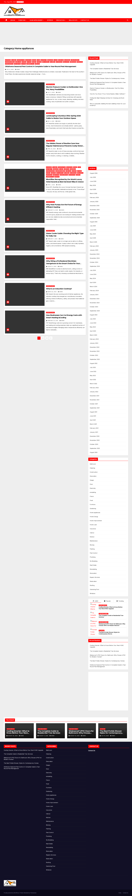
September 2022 (95, 359)
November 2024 (95, 258)
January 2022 (94, 391)
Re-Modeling (59, 61)
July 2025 (93, 226)
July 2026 (93, 177)
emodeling (55, 169)
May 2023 (93, 327)
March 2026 (93, 193)
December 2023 (94, 298)
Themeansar (33, 892)
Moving (34, 61)
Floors (61, 169)
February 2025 (94, 246)
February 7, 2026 (53, 238)
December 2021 (94, 396)
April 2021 (93, 420)
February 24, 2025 (53, 320)
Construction (61, 167)
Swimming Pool (30, 63)
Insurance (93, 528)
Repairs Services (9, 63)
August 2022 (93, 363)
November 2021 (94, 400)
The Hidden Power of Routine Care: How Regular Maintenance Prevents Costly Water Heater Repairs (64, 145)
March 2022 (93, 383)
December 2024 (94, 254)
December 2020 (94, 436)
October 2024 (94, 262)
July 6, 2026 (10, 69)
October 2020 (94, 444)
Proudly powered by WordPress (11, 892)
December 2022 (94, 347)
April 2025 (93, 238)
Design (12, 20)
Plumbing (52, 61)
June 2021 (93, 416)
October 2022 (94, 355)
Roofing (23, 63)
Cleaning (55, 167)
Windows (37, 63)
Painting (39, 61)
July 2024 (93, 270)
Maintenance (93, 541)
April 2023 (93, 331)
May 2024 (93, 278)
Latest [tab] (96, 601)
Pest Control (46, 61)
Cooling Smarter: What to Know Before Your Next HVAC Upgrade (110, 607)
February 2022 (94, 387)
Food (91, 500)
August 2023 (93, 315)
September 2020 (95, 448)
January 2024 (94, 294)
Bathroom (49, 167)
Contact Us (85, 20)
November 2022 (94, 351)
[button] (127, 20)
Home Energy (94, 516)
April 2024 (93, 282)
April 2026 (93, 189)
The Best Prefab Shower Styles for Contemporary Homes (107, 78)
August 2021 (93, 412)
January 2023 (94, 343)
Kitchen (29, 61)
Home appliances (50, 84)
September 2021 (95, 408)
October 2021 (94, 404)
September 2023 (95, 311)
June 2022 (93, 371)
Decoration (69, 167)
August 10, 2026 (75, 735)
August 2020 (93, 452)
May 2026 (93, 185)
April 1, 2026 (51, 184)
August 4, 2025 (52, 266)
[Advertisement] (66, 33)
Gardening (72, 169)
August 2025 (93, 222)
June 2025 (93, 230)
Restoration (17, 63)
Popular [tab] (108, 601)
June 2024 (93, 274)
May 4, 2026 (51, 121)
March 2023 (93, 335)
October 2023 (94, 306)
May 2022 (93, 375)
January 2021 (94, 432)
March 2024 (93, 286)
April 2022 (93, 379)
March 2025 (93, 242)
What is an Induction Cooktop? (59, 289)
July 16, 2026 (105, 735)
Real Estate (73, 20)
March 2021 (93, 424)
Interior (50, 20)
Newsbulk (26, 892)
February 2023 (94, 339)
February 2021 (94, 428)
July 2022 (93, 367)
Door (79, 167)
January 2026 (94, 201)
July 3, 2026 (51, 92)
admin (18, 69)
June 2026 (93, 181)
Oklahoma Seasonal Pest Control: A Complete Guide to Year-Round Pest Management (40, 66)
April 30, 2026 (52, 148)
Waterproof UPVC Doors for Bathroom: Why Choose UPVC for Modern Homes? (112, 624)
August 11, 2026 (44, 735)
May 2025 (93, 234)
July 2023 (93, 319)
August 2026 (93, 173)
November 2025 (94, 209)
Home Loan (18, 61)
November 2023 (94, 302)
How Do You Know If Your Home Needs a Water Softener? (107, 94)
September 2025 (95, 217)
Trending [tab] (121, 601)
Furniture (22, 20)
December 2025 (94, 205)
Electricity (49, 169)
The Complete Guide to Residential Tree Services (104, 68)
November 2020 (95, 440)
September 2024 (95, 266)
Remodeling (73, 61)
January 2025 (94, 250)
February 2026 (94, 197)
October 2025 (94, 213)
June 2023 (93, 323)
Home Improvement (36, 20)
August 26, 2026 (13, 735)
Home (120, 892)
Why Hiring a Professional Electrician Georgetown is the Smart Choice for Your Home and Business (63, 263)
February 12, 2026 (53, 210)
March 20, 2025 (52, 291)
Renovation (60, 20)
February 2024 (94, 290)
